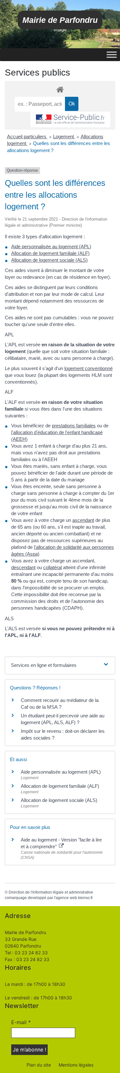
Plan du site (39, 1065)
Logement (64, 136)
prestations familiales (74, 425)
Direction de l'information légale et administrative (51, 892)
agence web (66, 898)
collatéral (52, 567)
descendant (23, 567)
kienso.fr (85, 898)
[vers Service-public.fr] (70, 119)
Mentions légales (76, 1065)
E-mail (21, 1022)
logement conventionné (88, 368)
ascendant (83, 520)
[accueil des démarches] (60, 89)
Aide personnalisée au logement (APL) (51, 246)
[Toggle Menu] (112, 54)
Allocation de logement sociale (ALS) (49, 260)
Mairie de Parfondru (60, 19)
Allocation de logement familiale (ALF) (50, 253)
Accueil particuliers (27, 136)
